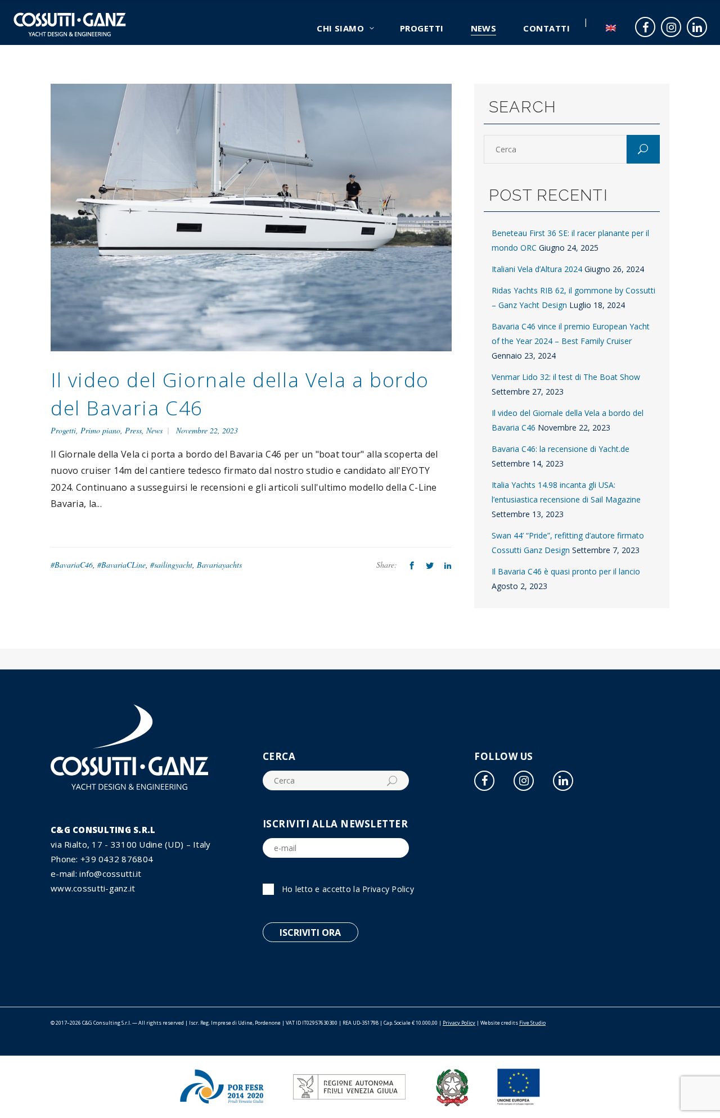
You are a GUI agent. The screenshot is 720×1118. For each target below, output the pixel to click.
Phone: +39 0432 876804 (102, 858)
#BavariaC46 (72, 564)
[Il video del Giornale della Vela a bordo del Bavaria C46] (251, 216)
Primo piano (100, 430)
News (154, 430)
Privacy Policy (388, 889)
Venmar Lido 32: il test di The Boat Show (566, 377)
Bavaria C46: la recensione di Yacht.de (560, 448)
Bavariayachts (219, 564)
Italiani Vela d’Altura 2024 (537, 269)
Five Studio (532, 1022)
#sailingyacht (171, 564)
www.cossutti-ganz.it (93, 888)
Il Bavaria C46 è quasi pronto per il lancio (566, 571)
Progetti (63, 430)
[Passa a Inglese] (610, 22)
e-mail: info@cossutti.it (96, 873)
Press (133, 430)
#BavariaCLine (121, 564)
